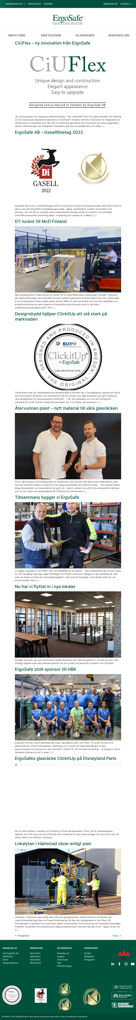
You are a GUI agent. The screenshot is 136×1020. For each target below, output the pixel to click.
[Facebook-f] (119, 964)
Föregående (22, 935)
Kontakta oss (63, 953)
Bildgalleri (89, 956)
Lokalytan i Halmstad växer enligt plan (53, 843)
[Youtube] (132, 964)
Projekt (87, 953)
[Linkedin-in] (112, 964)
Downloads (34, 4)
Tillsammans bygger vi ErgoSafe (47, 497)
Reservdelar (110, 4)
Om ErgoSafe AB (10, 953)
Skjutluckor (35, 956)
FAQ (59, 963)
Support (48, 4)
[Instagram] (126, 964)
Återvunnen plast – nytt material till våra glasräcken (66, 408)
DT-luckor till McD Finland (41, 221)
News (5, 959)
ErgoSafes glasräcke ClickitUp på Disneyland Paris (65, 758)
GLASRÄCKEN (85, 35)
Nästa (117, 935)
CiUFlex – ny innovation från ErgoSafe (52, 43)
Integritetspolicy (10, 963)
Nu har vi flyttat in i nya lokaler (45, 586)
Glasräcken (35, 959)
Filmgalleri (89, 959)
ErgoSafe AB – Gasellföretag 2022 (49, 132)
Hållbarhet (8, 956)
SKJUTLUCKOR (51, 35)
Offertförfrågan (64, 966)
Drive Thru (35, 953)
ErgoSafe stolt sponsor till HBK (45, 669)
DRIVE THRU (17, 35)
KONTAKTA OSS (119, 35)
